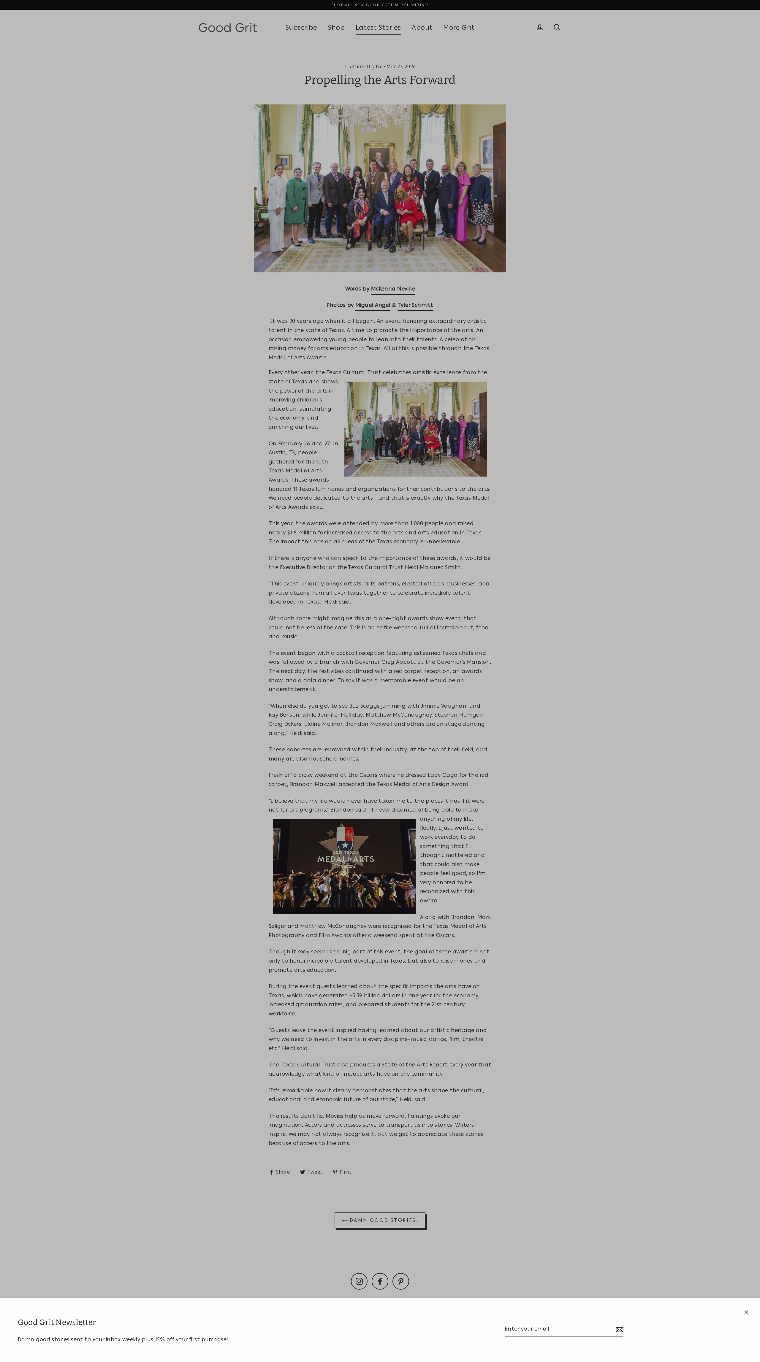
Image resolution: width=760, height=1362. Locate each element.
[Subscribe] (618, 1329)
